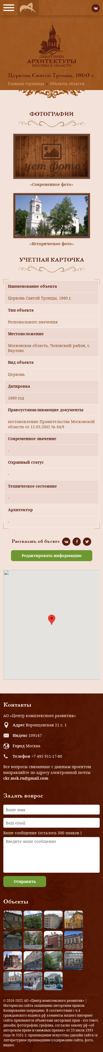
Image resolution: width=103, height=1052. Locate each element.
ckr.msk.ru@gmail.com (25, 778)
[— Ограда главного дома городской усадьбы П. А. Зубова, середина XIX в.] (12, 940)
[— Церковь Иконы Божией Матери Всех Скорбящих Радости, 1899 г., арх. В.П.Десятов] (12, 960)
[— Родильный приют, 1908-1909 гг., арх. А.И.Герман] (73, 940)
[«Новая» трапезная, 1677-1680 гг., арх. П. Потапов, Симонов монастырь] (33, 981)
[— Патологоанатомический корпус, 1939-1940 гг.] (53, 940)
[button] (51, 619)
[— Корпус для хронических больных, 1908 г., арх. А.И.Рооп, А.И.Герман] (53, 920)
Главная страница (26, 83)
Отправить (25, 881)
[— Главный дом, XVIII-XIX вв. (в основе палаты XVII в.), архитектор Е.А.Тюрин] (12, 920)
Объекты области (67, 83)
